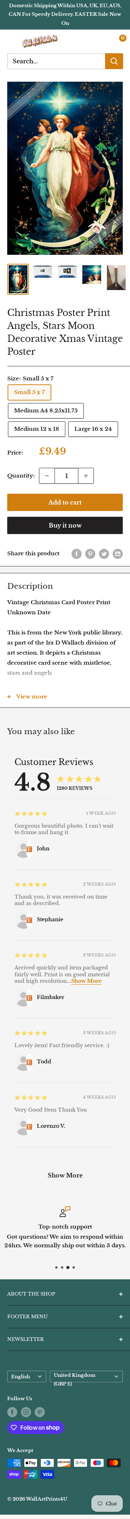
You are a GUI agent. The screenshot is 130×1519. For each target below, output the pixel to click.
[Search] (114, 61)
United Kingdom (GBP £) (74, 1377)
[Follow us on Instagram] (26, 1412)
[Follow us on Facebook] (12, 1412)
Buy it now (65, 525)
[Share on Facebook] (77, 553)
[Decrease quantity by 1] (47, 475)
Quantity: (21, 475)
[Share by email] (118, 553)
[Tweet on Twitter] (104, 553)
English (20, 1376)
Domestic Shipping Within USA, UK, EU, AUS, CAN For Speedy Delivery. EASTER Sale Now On (65, 14)
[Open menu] (10, 41)
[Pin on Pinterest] (90, 553)
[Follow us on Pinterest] (40, 1412)
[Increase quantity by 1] (86, 475)
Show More (86, 981)
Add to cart (65, 502)
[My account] (102, 41)
